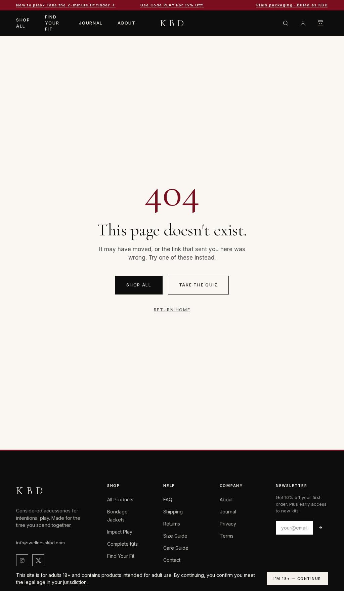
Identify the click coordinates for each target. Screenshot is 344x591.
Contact (171, 560)
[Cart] (320, 23)
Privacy (228, 524)
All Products (120, 499)
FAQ (167, 499)
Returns (171, 524)
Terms (226, 536)
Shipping (173, 511)
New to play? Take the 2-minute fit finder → (66, 5)
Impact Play (119, 532)
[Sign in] (303, 23)
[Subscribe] (320, 528)
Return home (172, 309)
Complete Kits (122, 544)
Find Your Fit (52, 23)
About (126, 23)
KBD (173, 23)
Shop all (138, 284)
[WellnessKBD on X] (38, 560)
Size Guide (175, 536)
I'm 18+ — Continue (297, 578)
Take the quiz (198, 284)
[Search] (285, 23)
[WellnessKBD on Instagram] (22, 560)
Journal (91, 23)
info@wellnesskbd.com (40, 542)
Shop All (23, 23)
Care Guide (175, 548)
